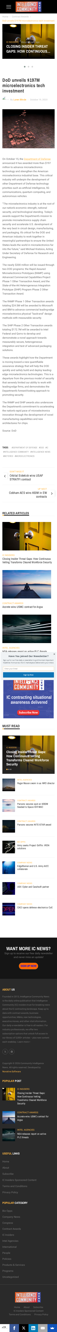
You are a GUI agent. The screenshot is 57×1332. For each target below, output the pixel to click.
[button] (28, 656)
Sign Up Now (28, 675)
